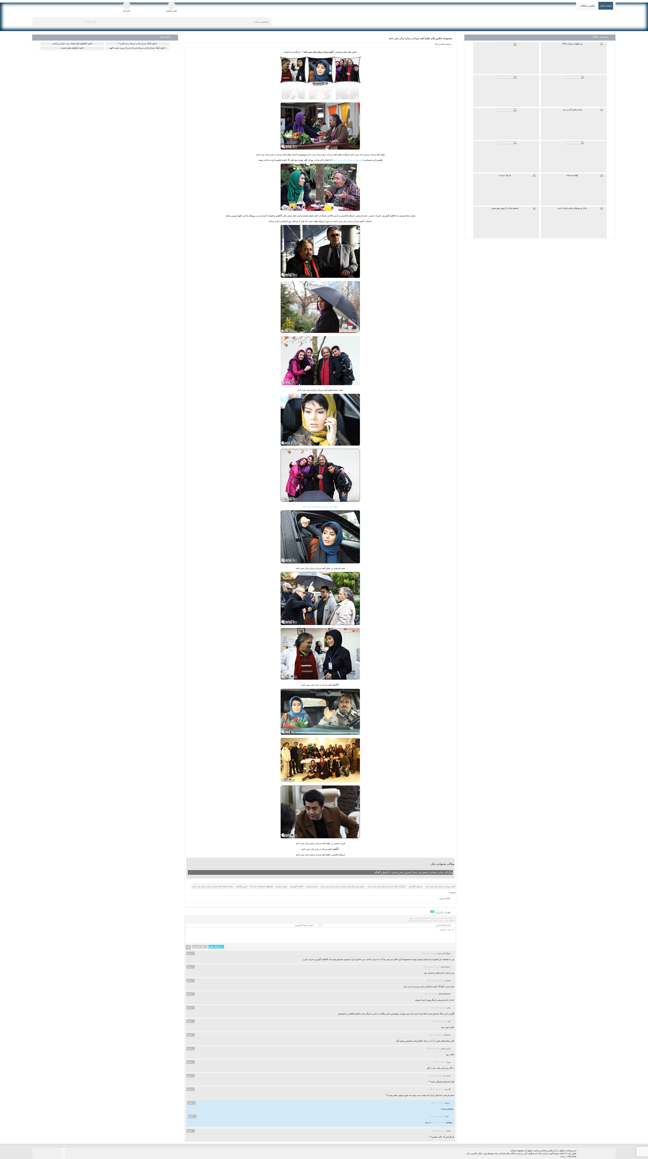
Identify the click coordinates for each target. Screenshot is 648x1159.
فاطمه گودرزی (296, 886)
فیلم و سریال (439, 44)
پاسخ (189, 953)
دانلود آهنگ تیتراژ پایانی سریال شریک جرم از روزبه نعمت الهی (137, 48)
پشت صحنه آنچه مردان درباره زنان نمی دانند (212, 886)
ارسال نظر (215, 946)
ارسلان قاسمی (415, 886)
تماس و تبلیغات (587, 5)
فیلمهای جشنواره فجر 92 (261, 886)
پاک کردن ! (198, 946)
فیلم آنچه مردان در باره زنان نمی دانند (320, 506)
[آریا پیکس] (586, 21)
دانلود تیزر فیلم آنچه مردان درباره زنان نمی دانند (343, 886)
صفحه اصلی (606, 5)
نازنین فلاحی (241, 886)
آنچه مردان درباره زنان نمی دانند (348, 160)
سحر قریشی (312, 886)
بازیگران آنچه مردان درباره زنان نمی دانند (387, 886)
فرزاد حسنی (281, 886)
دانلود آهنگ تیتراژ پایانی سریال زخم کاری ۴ (137, 43)
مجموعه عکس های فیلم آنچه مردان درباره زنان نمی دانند (420, 38)
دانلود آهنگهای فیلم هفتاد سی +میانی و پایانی (72, 43)
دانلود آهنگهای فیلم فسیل (72, 48)
